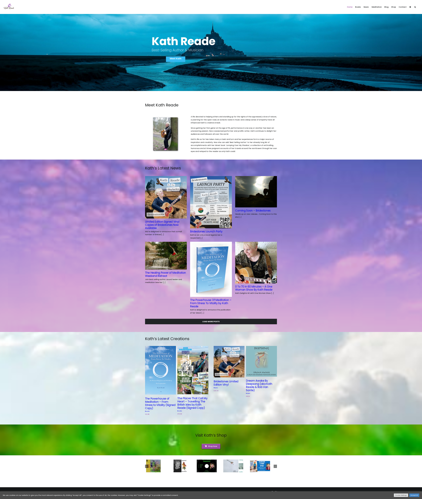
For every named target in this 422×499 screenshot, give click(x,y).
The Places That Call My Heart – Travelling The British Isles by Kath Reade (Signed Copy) (192, 403)
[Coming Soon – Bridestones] (256, 191)
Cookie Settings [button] (401, 495)
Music (216, 388)
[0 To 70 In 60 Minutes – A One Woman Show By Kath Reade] (256, 262)
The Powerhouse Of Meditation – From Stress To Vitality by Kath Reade (210, 303)
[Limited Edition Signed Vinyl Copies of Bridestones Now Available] (166, 197)
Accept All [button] (414, 495)
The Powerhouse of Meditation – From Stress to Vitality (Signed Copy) (160, 403)
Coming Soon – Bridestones (253, 210)
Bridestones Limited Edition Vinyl (226, 383)
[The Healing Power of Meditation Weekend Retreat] (166, 256)
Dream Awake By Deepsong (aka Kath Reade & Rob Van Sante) (259, 385)
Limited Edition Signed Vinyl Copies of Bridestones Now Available (162, 225)
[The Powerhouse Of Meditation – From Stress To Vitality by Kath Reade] (211, 269)
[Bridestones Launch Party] (211, 202)
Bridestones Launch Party (206, 231)
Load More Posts (211, 321)
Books (147, 411)
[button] (415, 7)
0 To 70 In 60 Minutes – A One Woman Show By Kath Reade (253, 288)
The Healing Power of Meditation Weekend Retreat (165, 274)
